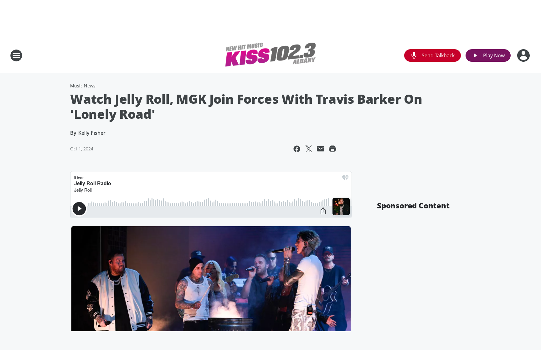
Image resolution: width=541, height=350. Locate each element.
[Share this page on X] (308, 148)
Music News (82, 86)
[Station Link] (270, 55)
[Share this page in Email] (320, 148)
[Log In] (524, 55)
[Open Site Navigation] (16, 55)
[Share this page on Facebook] (296, 148)
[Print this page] (332, 148)
